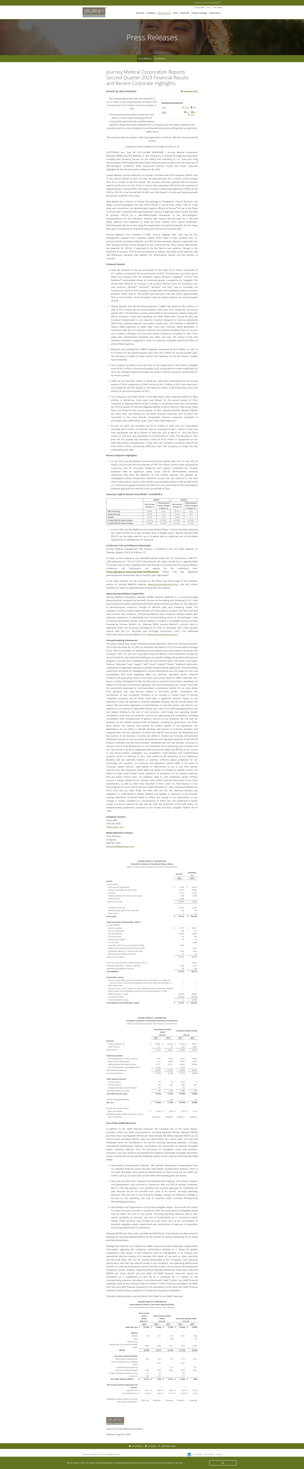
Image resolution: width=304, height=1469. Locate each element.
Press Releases (145, 58)
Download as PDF (190, 91)
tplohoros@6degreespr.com (120, 846)
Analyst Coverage (199, 13)
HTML (187, 107)
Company (151, 13)
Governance (214, 13)
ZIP (195, 112)
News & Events (164, 13)
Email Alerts (137, 1446)
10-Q (164, 107)
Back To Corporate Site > (212, 3)
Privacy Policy (197, 1454)
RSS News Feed (168, 1446)
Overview (140, 13)
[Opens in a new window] (189, 1454)
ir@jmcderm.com (115, 827)
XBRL (164, 112)
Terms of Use (209, 1454)
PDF (194, 107)
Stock (175, 13)
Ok (223, 1463)
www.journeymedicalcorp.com (163, 584)
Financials (184, 13)
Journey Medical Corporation (96, 1454)
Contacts (152, 1446)
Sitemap (218, 1454)
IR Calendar (160, 58)
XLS (188, 112)
